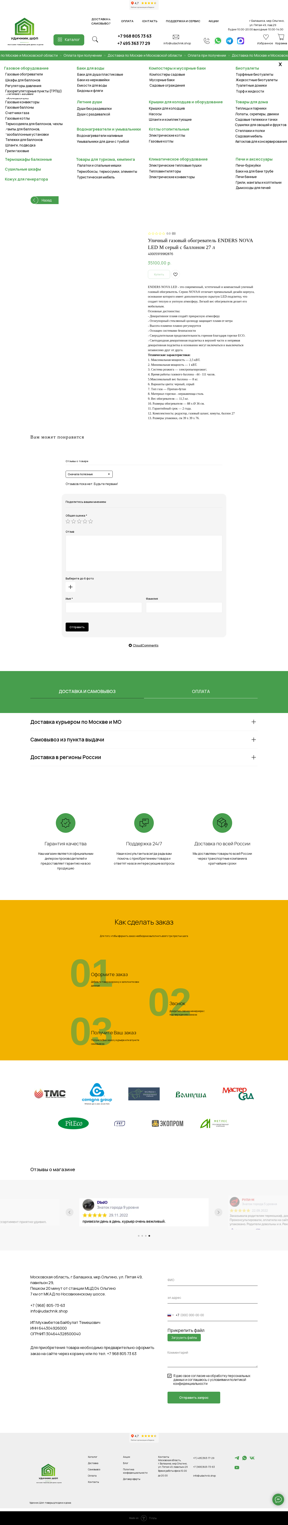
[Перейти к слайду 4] (149, 1236)
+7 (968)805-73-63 (204, 1467)
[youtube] (237, 1469)
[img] (218, 40)
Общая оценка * (76, 515)
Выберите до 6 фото (80, 578)
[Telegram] (237, 1459)
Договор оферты (131, 1479)
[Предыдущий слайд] (69, 1212)
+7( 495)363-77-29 (203, 1458)
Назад (47, 200)
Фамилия (152, 598)
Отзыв (70, 531)
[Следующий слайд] (218, 1212)
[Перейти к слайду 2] (142, 1236)
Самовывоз (94, 1469)
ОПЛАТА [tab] (201, 691)
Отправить (77, 627)
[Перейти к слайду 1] (138, 1236)
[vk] (252, 1459)
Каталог (72, 39)
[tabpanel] (144, 750)
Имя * (69, 598)
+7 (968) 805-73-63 (47, 1305)
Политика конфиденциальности (135, 1471)
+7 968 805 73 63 (134, 36)
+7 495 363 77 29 (133, 43)
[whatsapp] (244, 1459)
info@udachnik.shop (177, 43)
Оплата (92, 1475)
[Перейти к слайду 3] (146, 1236)
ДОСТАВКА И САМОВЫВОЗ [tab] (87, 691)
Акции (126, 1457)
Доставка (93, 1463)
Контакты (93, 1482)
